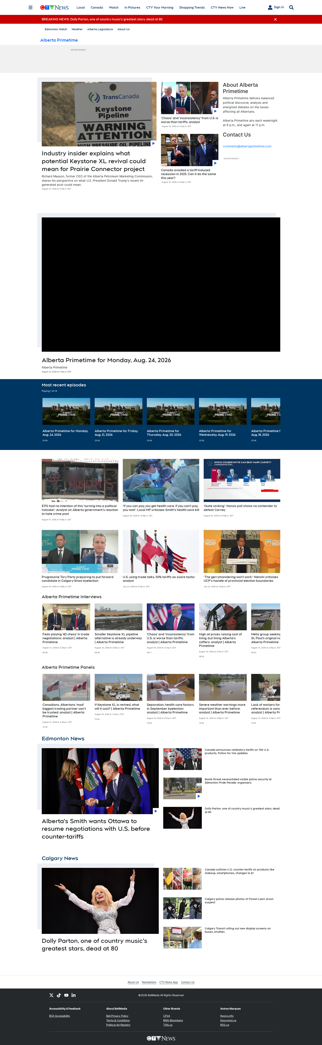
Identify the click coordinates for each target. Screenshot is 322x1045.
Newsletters (149, 982)
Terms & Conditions (118, 1020)
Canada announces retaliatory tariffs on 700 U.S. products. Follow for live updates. (237, 751)
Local (81, 7)
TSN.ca (167, 1024)
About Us (123, 29)
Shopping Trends (192, 7)
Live (242, 7)
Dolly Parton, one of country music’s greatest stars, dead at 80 (94, 944)
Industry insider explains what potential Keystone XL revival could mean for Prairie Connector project (94, 161)
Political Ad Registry (118, 1024)
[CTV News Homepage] (54, 7)
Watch (114, 7)
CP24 (166, 1015)
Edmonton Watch (56, 29)
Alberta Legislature (100, 29)
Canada (97, 7)
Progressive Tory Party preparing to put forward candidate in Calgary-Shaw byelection (77, 579)
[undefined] (66, 420)
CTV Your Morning (159, 7)
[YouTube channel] (66, 995)
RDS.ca (224, 1024)
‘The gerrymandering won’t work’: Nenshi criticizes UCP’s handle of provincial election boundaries (241, 579)
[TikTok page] (59, 995)
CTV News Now (222, 7)
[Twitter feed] (51, 995)
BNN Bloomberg (173, 1020)
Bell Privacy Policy (117, 1015)
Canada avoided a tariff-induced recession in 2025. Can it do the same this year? (188, 174)
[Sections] (30, 7)
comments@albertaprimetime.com (247, 146)
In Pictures (132, 7)
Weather (77, 29)
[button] (272, 420)
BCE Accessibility (59, 1015)
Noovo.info (226, 1015)
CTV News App (168, 982)
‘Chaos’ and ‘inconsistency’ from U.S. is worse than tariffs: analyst (189, 120)
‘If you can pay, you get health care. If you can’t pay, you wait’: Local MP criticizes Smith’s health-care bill (161, 508)
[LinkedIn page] (74, 995)
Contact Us (188, 982)
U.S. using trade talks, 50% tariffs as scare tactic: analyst (159, 579)
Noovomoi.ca (228, 1020)
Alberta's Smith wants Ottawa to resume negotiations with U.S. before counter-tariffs (96, 828)
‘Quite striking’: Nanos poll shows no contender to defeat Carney (240, 508)
